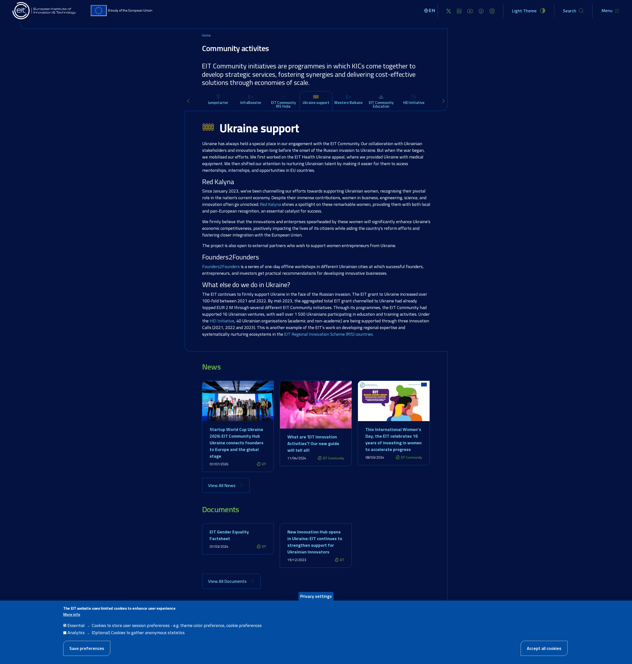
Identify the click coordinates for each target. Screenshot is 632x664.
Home (206, 35)
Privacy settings (316, 596)
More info (71, 614)
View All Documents (227, 581)
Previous (190, 100)
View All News (222, 485)
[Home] (44, 10)
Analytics (76, 632)
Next (443, 100)
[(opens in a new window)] (448, 10)
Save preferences (86, 648)
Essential (76, 625)
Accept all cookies (544, 648)
